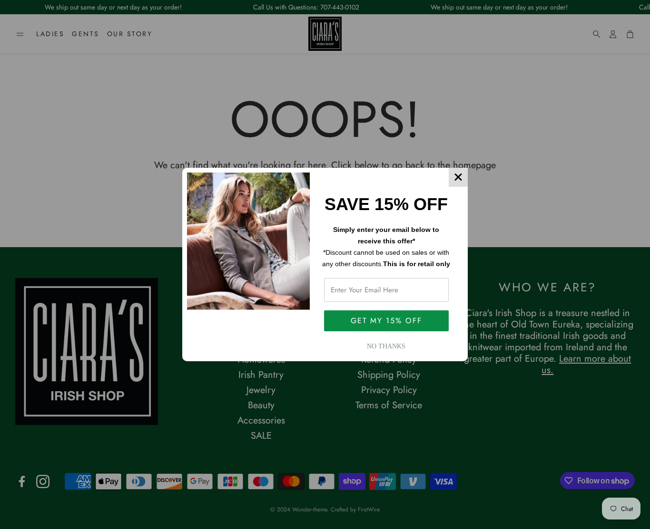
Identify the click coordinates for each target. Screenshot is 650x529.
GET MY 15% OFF (386, 320)
